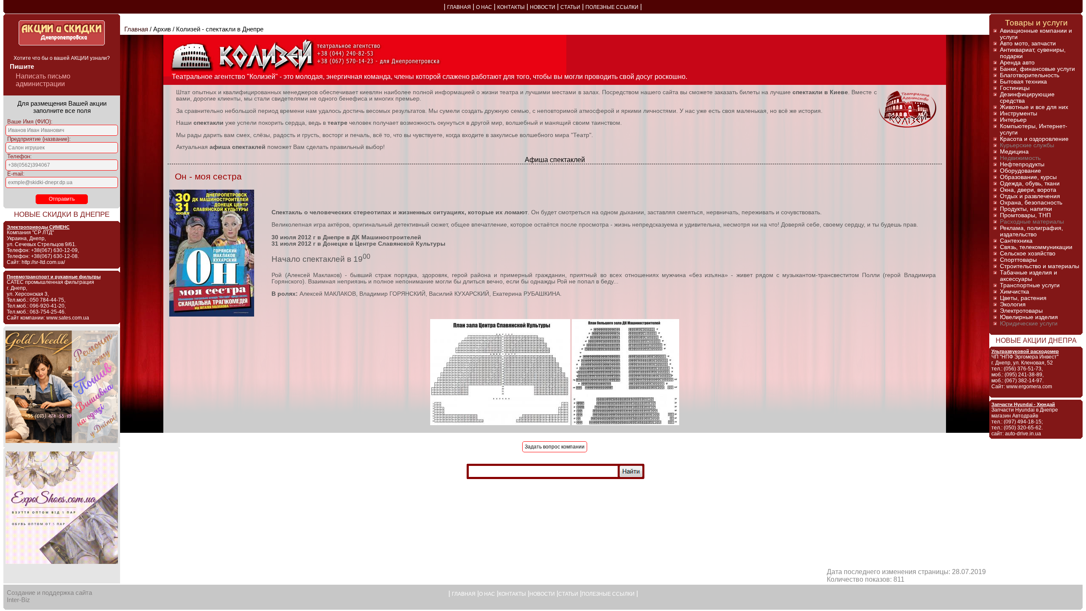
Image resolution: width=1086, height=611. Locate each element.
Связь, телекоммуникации (1036, 247)
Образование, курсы (1028, 177)
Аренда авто (1017, 62)
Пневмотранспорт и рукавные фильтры (54, 276)
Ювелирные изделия (1029, 317)
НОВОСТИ (542, 7)
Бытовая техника (1023, 81)
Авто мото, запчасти (1028, 43)
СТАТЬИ (570, 7)
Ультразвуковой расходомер (1025, 351)
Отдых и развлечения (1030, 196)
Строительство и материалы (1039, 266)
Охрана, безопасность (1031, 202)
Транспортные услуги (1030, 285)
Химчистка (1014, 292)
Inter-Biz (18, 599)
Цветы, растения (1023, 298)
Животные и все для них (1034, 107)
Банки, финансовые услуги (1037, 69)
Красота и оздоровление (1034, 139)
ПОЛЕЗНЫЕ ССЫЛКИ (611, 7)
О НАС (484, 7)
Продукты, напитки (1026, 209)
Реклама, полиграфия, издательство (1031, 231)
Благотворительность (1029, 75)
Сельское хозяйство (1027, 253)
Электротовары (1021, 311)
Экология (1013, 304)
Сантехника (1016, 241)
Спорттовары (1018, 260)
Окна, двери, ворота (1028, 190)
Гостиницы (1015, 88)
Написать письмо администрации (43, 80)
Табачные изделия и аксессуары (1028, 275)
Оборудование (1020, 171)
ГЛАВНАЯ (459, 7)
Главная (136, 29)
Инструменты (1018, 113)
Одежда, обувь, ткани (1030, 183)
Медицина (1014, 152)
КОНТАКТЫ (511, 7)
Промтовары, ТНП (1025, 215)
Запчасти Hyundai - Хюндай (1023, 404)
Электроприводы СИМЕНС (38, 227)
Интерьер (1013, 120)
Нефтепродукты (1022, 164)
